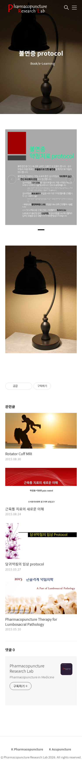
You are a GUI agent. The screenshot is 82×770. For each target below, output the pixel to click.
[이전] (11, 179)
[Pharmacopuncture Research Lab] (27, 8)
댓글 (10, 649)
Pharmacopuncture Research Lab (27, 668)
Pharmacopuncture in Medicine (32, 677)
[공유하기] (21, 386)
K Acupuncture (60, 749)
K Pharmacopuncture (27, 749)
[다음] (70, 179)
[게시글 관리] (27, 386)
